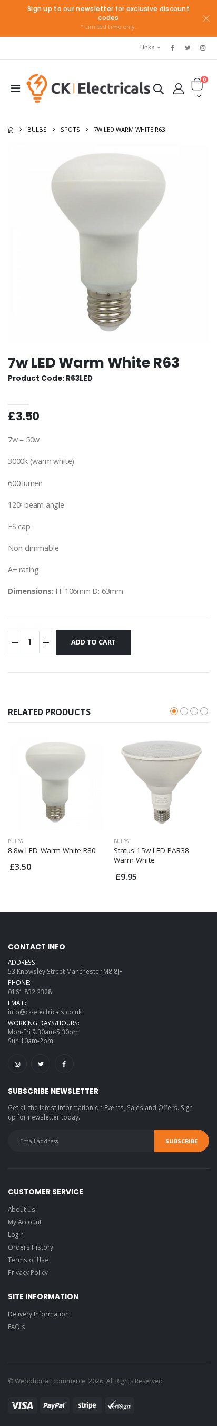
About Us (21, 1209)
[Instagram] (17, 1063)
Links (147, 47)
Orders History (30, 1247)
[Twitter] (40, 1063)
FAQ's (16, 1326)
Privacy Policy (28, 1272)
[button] (158, 90)
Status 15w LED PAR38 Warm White (151, 855)
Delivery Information (38, 1314)
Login (16, 1234)
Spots (70, 129)
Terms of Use (28, 1259)
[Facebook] (64, 1063)
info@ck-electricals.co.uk (45, 1011)
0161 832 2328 (30, 991)
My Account (25, 1221)
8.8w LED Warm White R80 (52, 850)
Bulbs (37, 129)
